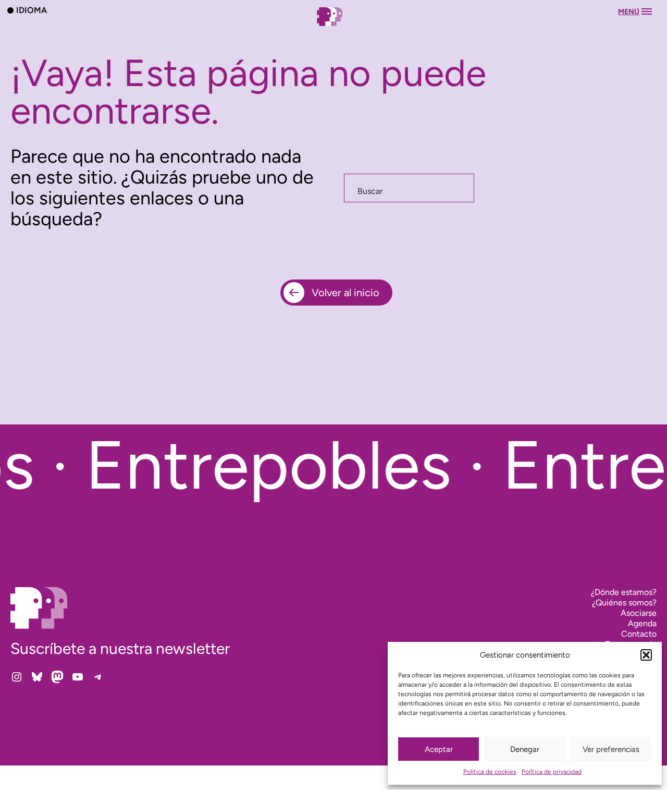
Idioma (31, 10)
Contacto (639, 634)
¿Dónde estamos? (624, 592)
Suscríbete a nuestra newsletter (120, 648)
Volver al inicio (345, 292)
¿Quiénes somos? (624, 602)
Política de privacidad (552, 771)
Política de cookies (489, 771)
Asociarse (639, 613)
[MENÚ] (333, 27)
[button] (646, 655)
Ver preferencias (611, 749)
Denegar (524, 749)
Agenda (642, 623)
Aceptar (439, 749)
